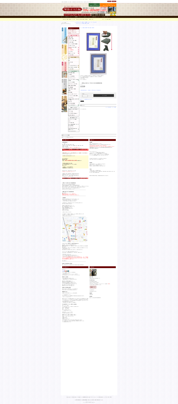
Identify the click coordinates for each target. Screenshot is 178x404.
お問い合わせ (94, 16)
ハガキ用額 (69, 74)
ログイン (85, 16)
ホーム (81, 27)
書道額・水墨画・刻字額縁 (72, 85)
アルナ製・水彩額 (70, 42)
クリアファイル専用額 (71, 82)
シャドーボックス (70, 97)
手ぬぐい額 (69, 101)
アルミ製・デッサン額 (71, 45)
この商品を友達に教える (83, 90)
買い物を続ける (99, 90)
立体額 (88, 23)
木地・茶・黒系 (70, 62)
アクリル (89, 22)
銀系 (69, 60)
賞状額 (69, 90)
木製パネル (83, 22)
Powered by (84, 402)
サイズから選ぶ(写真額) (71, 103)
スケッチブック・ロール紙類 (72, 119)
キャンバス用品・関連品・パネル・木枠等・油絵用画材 (73, 125)
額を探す (109, 1)
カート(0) (103, 16)
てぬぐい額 (94, 22)
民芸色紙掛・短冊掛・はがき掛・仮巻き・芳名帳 (73, 99)
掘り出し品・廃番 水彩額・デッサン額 (69, 19)
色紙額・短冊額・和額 (86, 27)
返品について (82, 99)
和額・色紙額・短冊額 (71, 72)
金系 (69, 58)
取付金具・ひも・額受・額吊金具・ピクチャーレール (73, 109)
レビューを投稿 (114, 107)
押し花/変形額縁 (70, 87)
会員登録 (76, 16)
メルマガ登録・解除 (107, 19)
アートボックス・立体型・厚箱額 (73, 95)
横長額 (85, 23)
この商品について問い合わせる (91, 90)
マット (92, 22)
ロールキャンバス (78, 22)
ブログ (103, 19)
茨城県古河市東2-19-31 (93, 278)
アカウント (67, 16)
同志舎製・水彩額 (70, 38)
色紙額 (86, 22)
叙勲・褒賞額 (70, 92)
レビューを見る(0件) (108, 107)
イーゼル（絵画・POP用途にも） (73, 113)
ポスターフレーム (78, 23)
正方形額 (83, 23)
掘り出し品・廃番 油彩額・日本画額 (81, 19)
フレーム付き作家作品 (71, 76)
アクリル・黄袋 (70, 111)
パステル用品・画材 (71, 122)
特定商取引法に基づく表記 (88, 99)
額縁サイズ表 (91, 19)
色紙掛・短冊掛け (92, 27)
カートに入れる (104, 95)
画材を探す (114, 1)
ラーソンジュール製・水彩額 (72, 40)
